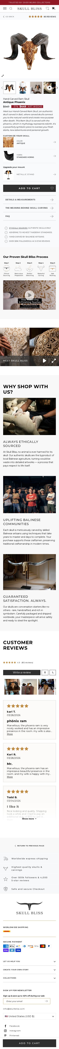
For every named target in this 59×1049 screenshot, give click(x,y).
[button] (36, 16)
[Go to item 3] (46, 687)
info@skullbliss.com (14, 1009)
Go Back (10, 17)
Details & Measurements (20, 200)
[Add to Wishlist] (52, 188)
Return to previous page (30, 846)
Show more (28, 818)
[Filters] (45, 672)
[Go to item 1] (12, 687)
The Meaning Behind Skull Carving (27, 208)
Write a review (22, 672)
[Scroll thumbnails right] (52, 686)
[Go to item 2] (29, 687)
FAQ (8, 216)
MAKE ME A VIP (46, 1001)
